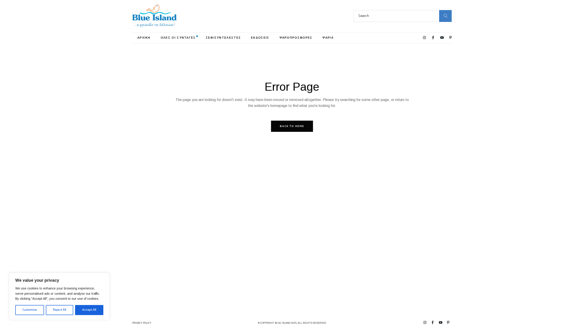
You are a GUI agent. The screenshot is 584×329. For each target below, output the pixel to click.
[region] (59, 296)
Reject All (59, 310)
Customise (29, 310)
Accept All (89, 310)
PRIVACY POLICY (141, 323)
